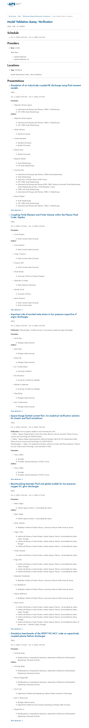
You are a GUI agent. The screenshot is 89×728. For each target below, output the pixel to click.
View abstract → (17, 210)
